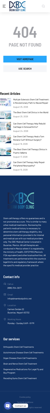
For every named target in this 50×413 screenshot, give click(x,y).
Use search (25, 68)
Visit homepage (25, 59)
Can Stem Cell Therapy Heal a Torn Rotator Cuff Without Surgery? (28, 138)
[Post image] (5, 102)
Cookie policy (25, 397)
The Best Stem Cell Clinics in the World (30, 112)
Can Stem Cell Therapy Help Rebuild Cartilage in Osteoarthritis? (29, 125)
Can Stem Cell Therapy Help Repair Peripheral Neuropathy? (29, 164)
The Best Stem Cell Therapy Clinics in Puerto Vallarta (30, 151)
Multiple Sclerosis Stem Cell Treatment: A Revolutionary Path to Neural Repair (31, 101)
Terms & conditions (25, 402)
